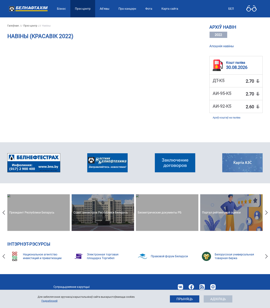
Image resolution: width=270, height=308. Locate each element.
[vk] (180, 286)
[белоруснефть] (175, 162)
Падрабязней (49, 300)
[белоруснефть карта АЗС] (242, 162)
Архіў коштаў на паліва (226, 117)
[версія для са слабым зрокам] (251, 8)
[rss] (202, 286)
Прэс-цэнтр (30, 25)
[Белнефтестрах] (33, 162)
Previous (3, 212)
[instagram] (213, 286)
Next (266, 212)
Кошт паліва (235, 62)
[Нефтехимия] (107, 162)
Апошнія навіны (221, 46)
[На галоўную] (28, 8)
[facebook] (191, 286)
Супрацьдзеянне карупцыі (71, 287)
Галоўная (13, 25)
